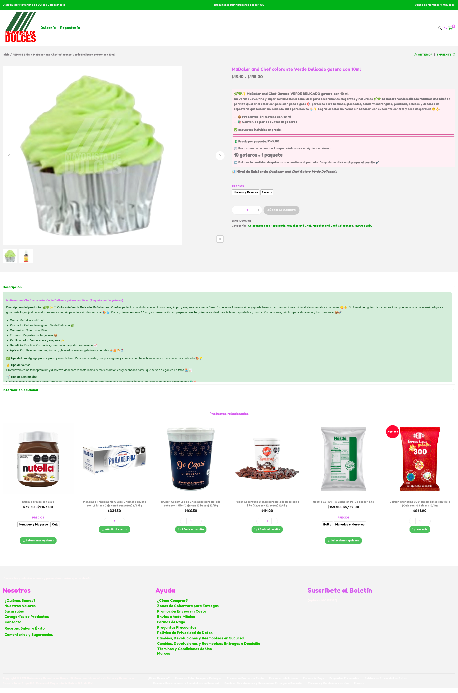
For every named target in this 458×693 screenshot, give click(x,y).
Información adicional (20, 390)
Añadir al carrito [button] (116, 529)
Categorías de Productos (26, 616)
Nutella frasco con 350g (38, 501)
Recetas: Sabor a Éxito (24, 628)
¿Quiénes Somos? (19, 600)
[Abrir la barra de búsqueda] (440, 27)
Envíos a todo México (176, 616)
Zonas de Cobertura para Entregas (188, 606)
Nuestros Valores (20, 606)
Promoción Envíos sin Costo (181, 611)
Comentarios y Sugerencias (28, 634)
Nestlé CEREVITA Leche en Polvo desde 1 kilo (343, 501)
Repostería (70, 28)
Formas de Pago (171, 622)
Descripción (12, 287)
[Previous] (8, 155)
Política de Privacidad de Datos (185, 633)
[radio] (245, 192)
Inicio (6, 54)
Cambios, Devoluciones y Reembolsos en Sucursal (201, 638)
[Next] (220, 155)
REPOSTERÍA (21, 54)
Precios (238, 186)
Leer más (421, 529)
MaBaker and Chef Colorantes (333, 225)
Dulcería (48, 28)
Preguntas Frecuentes (176, 627)
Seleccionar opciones (40, 540)
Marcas (163, 653)
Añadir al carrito (281, 210)
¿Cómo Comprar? (172, 600)
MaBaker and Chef (299, 225)
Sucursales (14, 611)
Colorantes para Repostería (266, 225)
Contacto (12, 622)
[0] (450, 28)
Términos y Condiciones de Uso (184, 649)
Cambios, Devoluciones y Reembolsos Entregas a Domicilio (208, 643)
